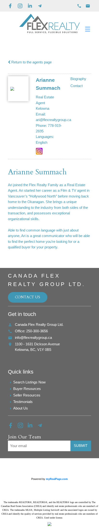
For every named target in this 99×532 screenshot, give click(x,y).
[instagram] (23, 427)
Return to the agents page (31, 62)
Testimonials (23, 402)
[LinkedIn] (30, 6)
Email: (41, 114)
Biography (78, 79)
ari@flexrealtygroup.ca (53, 120)
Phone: (41, 126)
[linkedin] (32, 427)
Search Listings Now (29, 382)
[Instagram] (20, 6)
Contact (76, 86)
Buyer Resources (27, 389)
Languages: (45, 137)
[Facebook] (10, 6)
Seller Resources (26, 395)
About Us (20, 408)
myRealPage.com (57, 478)
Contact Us (27, 297)
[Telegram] (39, 6)
